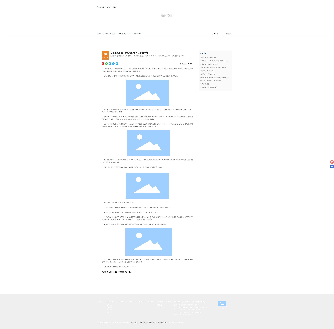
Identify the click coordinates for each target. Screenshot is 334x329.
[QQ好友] (110, 63)
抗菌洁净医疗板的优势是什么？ (209, 64)
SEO (138, 322)
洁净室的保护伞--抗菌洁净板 (208, 57)
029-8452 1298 (196, 312)
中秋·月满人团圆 (204, 84)
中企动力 (174, 322)
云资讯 (183, 322)
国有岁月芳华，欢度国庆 (207, 70)
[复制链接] (117, 63)
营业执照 (133, 322)
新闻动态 (105, 33)
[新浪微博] (103, 63)
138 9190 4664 (196, 309)
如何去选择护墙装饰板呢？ (207, 74)
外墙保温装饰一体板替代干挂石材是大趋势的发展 (213, 61)
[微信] (106, 63)
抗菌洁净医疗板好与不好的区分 (209, 87)
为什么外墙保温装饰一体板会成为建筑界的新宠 (213, 67)
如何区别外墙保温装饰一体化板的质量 (210, 80)
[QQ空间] (113, 63)
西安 (179, 322)
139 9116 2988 (185, 309)
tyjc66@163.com (186, 314)
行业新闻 (112, 33)
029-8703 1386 (185, 312)
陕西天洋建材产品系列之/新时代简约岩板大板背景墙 (214, 77)
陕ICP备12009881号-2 (123, 322)
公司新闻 (229, 33)
